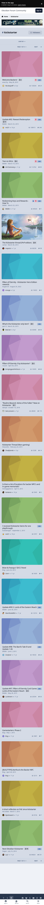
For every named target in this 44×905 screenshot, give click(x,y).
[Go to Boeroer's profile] (3, 330)
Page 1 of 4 (21, 47)
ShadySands (9, 450)
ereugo (7, 290)
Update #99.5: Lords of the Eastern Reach (19, 607)
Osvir (7, 573)
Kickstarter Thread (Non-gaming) (16, 445)
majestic (8, 248)
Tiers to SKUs (7, 161)
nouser (4, 366)
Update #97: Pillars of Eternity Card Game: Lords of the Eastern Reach (19, 689)
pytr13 (4, 326)
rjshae (4, 245)
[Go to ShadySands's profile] (3, 450)
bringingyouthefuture (12, 369)
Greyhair (8, 655)
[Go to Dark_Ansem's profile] (3, 411)
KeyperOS (5, 287)
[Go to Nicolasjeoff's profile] (3, 86)
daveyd (4, 407)
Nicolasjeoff (9, 86)
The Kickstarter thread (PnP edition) (17, 242)
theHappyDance (7, 489)
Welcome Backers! (10, 80)
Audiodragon (6, 530)
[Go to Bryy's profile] (3, 736)
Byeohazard (9, 815)
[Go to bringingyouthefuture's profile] (3, 369)
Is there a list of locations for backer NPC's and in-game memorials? (21, 485)
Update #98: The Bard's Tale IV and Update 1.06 (16, 648)
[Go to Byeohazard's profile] (3, 815)
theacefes (5, 447)
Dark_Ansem (9, 411)
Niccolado (5, 811)
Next (36, 47)
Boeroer (8, 330)
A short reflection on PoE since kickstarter (19, 809)
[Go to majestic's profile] (3, 248)
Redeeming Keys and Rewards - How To (15, 202)
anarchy (5, 82)
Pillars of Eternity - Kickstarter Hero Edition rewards (19, 283)
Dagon (4, 851)
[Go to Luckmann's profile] (3, 697)
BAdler (4, 124)
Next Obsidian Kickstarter (13, 849)
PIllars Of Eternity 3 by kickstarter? (16, 363)
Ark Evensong (10, 167)
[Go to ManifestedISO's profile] (3, 613)
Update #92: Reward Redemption (16, 119)
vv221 (7, 127)
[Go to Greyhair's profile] (3, 655)
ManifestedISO (10, 613)
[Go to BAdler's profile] (3, 209)
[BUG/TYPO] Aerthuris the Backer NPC (18, 770)
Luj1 (6, 855)
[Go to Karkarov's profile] (3, 492)
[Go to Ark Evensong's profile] (3, 167)
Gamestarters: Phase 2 (11, 730)
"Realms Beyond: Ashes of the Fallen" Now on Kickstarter (21, 404)
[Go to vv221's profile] (3, 128)
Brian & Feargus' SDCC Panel (14, 568)
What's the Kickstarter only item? (15, 324)
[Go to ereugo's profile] (3, 290)
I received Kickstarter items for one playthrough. (16, 527)
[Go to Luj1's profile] (3, 855)
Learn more (4, 4)
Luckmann (8, 697)
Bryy (3, 570)
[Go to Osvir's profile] (3, 573)
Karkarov (8, 492)
